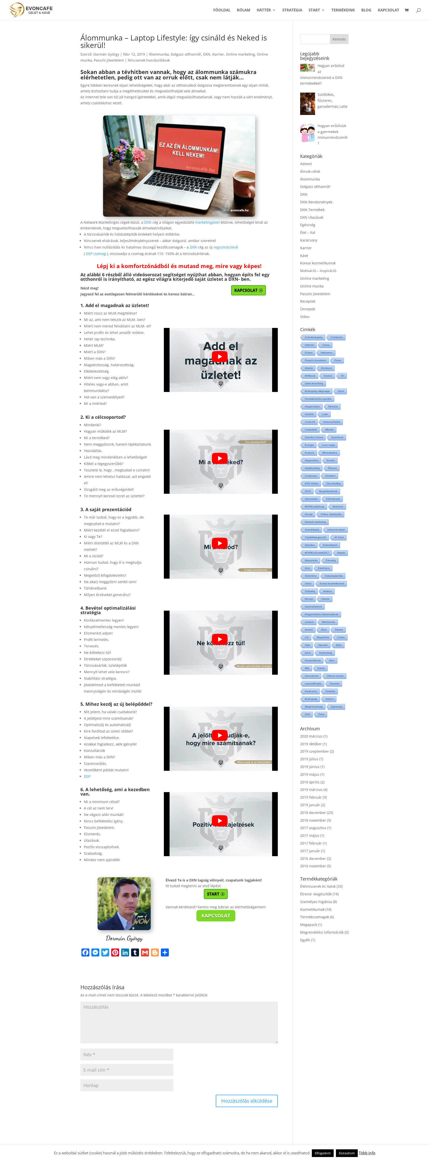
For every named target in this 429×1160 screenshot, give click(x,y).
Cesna (326, 345)
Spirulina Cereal (314, 437)
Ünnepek (307, 309)
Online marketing (240, 54)
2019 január (310, 805)
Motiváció (338, 506)
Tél (342, 375)
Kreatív (331, 460)
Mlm (307, 668)
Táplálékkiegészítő (315, 537)
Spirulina (310, 545)
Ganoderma (312, 675)
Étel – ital (307, 232)
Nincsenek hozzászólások (149, 60)
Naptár (341, 552)
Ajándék (323, 645)
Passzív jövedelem (109, 60)
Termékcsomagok (314, 916)
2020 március (311, 736)
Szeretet (334, 683)
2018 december (313, 812)
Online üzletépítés (331, 514)
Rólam (243, 10)
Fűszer (309, 352)
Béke (339, 645)
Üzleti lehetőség (314, 383)
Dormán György (106, 54)
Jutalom (309, 622)
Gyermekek (311, 498)
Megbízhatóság (314, 706)
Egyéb (305, 940)
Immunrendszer (336, 529)
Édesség (331, 560)
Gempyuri (326, 368)
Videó (308, 583)
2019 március (311, 789)
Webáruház (328, 622)
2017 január (310, 850)
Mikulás (329, 429)
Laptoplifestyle (313, 683)
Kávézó (328, 375)
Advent (306, 163)
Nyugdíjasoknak (328, 491)
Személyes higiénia (316, 901)
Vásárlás (330, 691)
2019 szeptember (314, 751)
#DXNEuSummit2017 (317, 552)
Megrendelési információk (322, 932)
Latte (325, 414)
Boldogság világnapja (317, 391)
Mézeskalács (329, 452)
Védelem (330, 475)
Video (304, 316)
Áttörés (339, 629)
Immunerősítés (331, 422)
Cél (307, 637)
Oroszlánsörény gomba (318, 398)
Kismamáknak (313, 660)
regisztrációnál (226, 247)
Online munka (312, 286)
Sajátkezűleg (312, 468)
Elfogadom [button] (323, 1153)
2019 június (310, 766)
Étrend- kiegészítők (316, 894)
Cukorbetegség (313, 337)
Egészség (307, 224)
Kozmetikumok (312, 909)
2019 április (310, 782)
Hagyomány (312, 460)
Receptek (307, 301)
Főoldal (221, 10)
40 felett (339, 537)
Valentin (309, 345)
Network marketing (315, 522)
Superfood (337, 437)
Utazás (309, 368)
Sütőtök (309, 414)
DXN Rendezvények (316, 202)
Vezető (309, 629)
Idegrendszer (312, 406)
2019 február (311, 797)
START (314, 10)
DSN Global (311, 483)
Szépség (310, 591)
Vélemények (333, 498)
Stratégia (292, 10)
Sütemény (311, 575)
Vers (307, 568)
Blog (366, 10)
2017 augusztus (313, 827)
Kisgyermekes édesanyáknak (321, 614)
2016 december (313, 858)
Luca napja (328, 445)
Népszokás (311, 560)
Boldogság (311, 699)
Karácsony (308, 240)
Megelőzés (323, 637)
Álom (324, 629)
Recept (309, 599)
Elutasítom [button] (347, 1153)
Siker (332, 660)
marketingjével (207, 222)
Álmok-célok (310, 171)
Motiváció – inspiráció (318, 270)
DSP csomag (96, 253)
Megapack (308, 924)
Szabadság (325, 652)
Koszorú (309, 452)
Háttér (264, 10)
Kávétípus (324, 568)
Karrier (218, 54)
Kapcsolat (388, 10)
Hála (307, 645)
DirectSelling (333, 483)
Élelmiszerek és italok (318, 886)
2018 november (313, 820)
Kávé (304, 255)
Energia (309, 445)
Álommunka (159, 54)
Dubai (337, 360)
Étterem (332, 468)
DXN (206, 54)
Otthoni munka (335, 675)
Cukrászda (337, 337)
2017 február (311, 843)
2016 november (313, 866)
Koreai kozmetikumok (318, 263)
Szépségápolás (334, 575)
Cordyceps (311, 475)
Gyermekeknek (313, 606)
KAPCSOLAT (245, 290)
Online (341, 637)
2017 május (309, 835)
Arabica (327, 591)
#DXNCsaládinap (314, 506)
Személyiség (312, 529)
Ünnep (309, 514)
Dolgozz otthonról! (186, 54)
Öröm (321, 714)
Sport (341, 391)
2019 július (309, 759)
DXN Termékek (312, 209)
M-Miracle (310, 375)
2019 (308, 491)
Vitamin (325, 599)
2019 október (311, 743)
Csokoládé (311, 429)
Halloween (327, 352)
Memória (333, 406)
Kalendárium (330, 545)
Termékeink (343, 10)
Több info (367, 1152)
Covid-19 (310, 422)
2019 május (309, 774)
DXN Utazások (311, 217)
